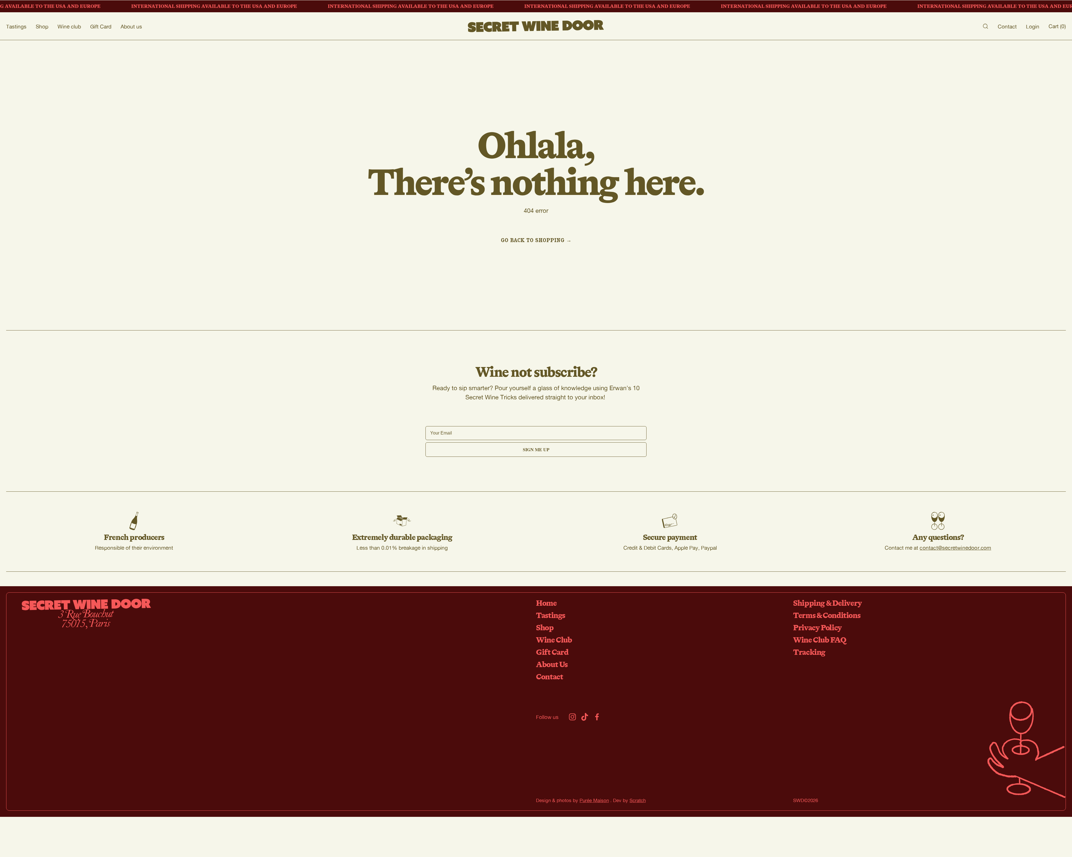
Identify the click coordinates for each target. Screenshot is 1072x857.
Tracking (809, 652)
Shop (42, 26)
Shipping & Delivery (827, 603)
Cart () (1057, 26)
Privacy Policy (817, 627)
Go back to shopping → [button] (536, 240)
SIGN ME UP (536, 449)
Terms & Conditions (826, 615)
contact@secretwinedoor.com (955, 547)
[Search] (985, 26)
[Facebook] (597, 716)
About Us (552, 664)
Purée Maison (594, 800)
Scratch (638, 800)
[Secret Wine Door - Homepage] (536, 26)
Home (546, 603)
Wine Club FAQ (819, 639)
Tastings (16, 26)
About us (131, 26)
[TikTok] (584, 716)
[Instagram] (572, 716)
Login (1032, 26)
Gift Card (100, 26)
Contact (1007, 26)
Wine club (69, 26)
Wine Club (554, 639)
